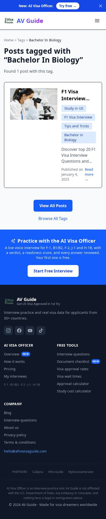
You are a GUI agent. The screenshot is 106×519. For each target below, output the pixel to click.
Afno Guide (55, 472)
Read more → (89, 174)
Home (9, 40)
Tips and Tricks (76, 126)
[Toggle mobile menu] (97, 21)
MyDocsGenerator (81, 472)
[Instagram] (8, 330)
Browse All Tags (53, 218)
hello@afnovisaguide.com (25, 451)
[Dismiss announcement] (100, 5)
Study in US (73, 108)
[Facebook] (19, 330)
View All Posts (53, 205)
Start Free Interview (53, 271)
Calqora (37, 472)
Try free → (67, 5)
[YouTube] (30, 330)
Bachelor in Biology (73, 137)
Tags (21, 40)
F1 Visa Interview (78, 117)
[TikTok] (40, 330)
